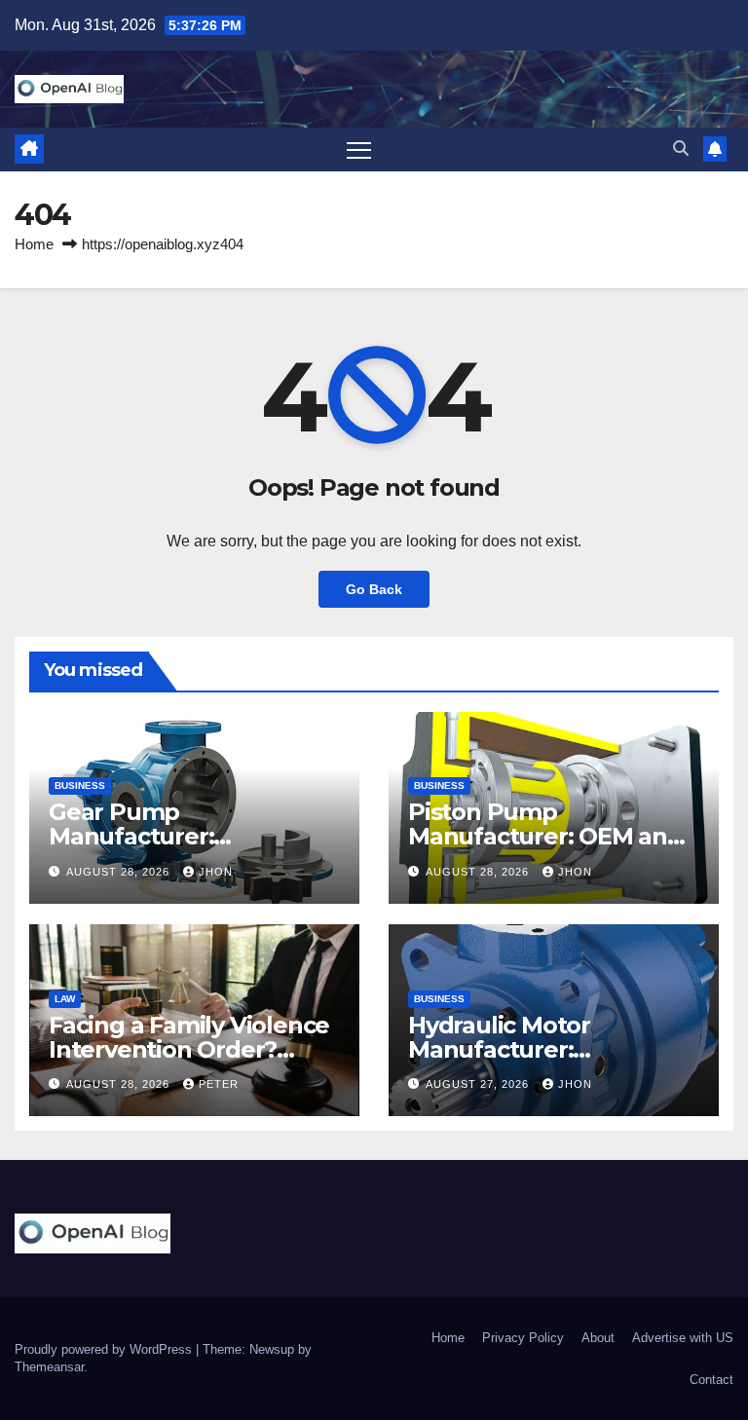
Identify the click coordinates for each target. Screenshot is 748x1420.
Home (34, 244)
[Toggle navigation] (359, 149)
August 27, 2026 (479, 1084)
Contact (711, 1379)
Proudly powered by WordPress (105, 1349)
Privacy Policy (523, 1337)
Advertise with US (682, 1337)
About (598, 1337)
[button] (681, 148)
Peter (219, 1084)
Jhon (216, 872)
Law (65, 998)
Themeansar (49, 1367)
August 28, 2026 (119, 872)
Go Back (374, 589)
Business (80, 785)
